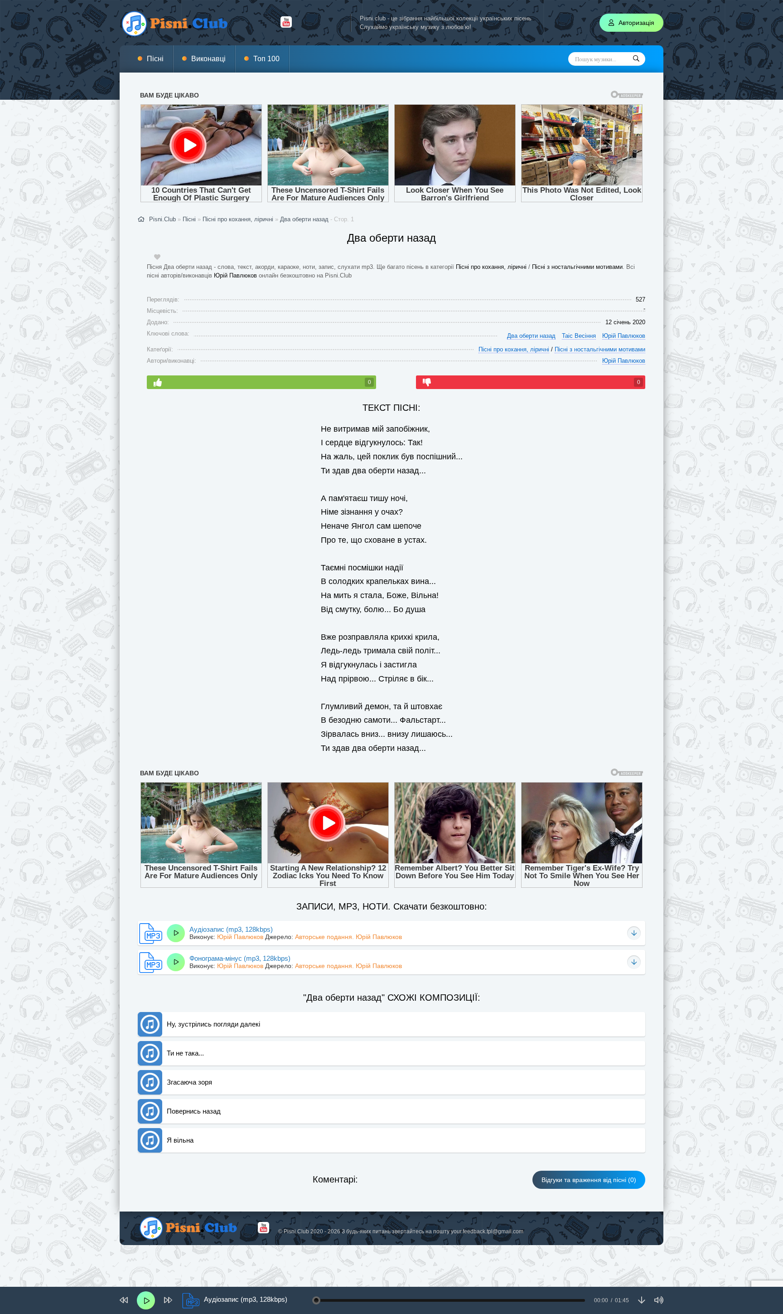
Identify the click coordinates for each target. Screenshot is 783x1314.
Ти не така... (185, 1053)
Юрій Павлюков (235, 275)
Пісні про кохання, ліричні (491, 266)
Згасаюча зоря (189, 1082)
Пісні (155, 59)
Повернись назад (194, 1111)
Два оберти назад (304, 219)
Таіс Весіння (579, 335)
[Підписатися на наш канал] (286, 25)
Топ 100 (266, 59)
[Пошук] (636, 59)
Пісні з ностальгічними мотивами (577, 266)
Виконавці (208, 59)
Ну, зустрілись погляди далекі (213, 1024)
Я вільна (180, 1140)
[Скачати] (634, 933)
